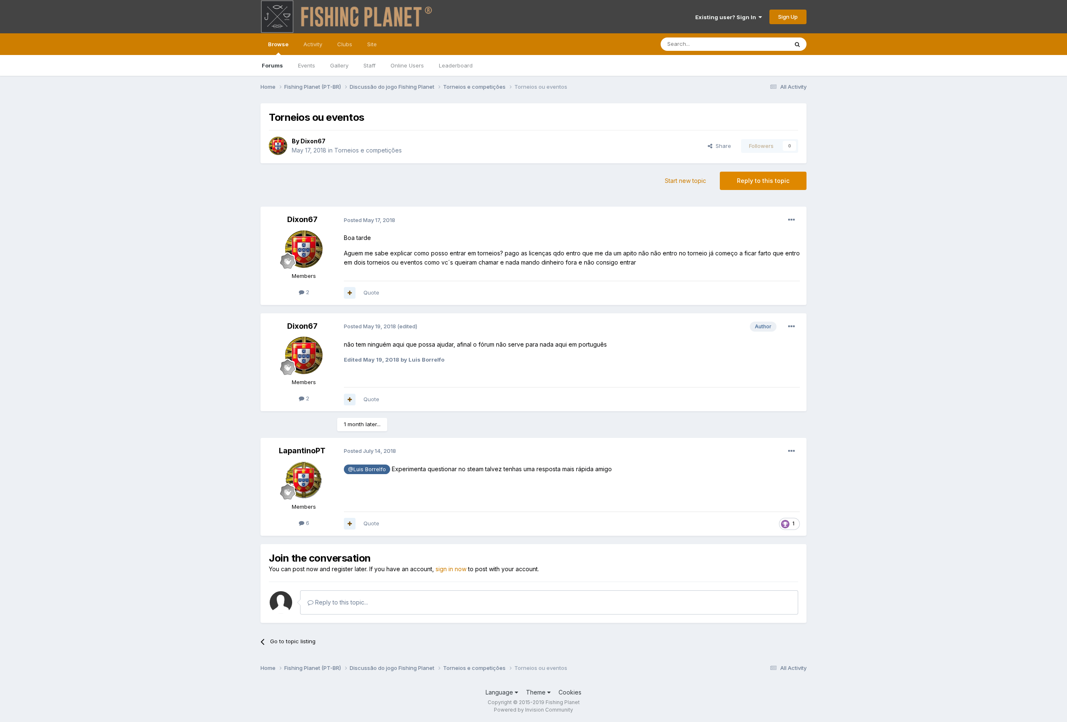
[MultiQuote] (350, 293)
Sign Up (788, 16)
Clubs (344, 44)
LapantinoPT (302, 450)
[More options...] (791, 220)
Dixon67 (313, 141)
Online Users (407, 65)
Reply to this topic (763, 180)
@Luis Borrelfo (367, 469)
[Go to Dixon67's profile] (278, 146)
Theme (536, 692)
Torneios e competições (368, 150)
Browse (278, 44)
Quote (371, 292)
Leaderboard (456, 65)
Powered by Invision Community (533, 710)
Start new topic (685, 180)
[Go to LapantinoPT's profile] (304, 480)
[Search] (797, 44)
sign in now (451, 568)
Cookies (570, 692)
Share (721, 145)
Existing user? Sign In (727, 17)
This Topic (764, 44)
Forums (272, 65)
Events (306, 65)
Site (372, 44)
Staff (369, 65)
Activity (312, 44)
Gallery (339, 65)
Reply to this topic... (340, 602)
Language (500, 692)
